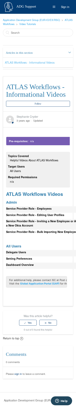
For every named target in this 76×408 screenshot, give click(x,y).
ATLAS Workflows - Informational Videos (30, 62)
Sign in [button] (65, 7)
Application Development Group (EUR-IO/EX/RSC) (31, 20)
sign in (18, 374)
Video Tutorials (27, 24)
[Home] (9, 6)
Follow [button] (38, 103)
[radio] (28, 323)
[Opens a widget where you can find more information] (61, 401)
